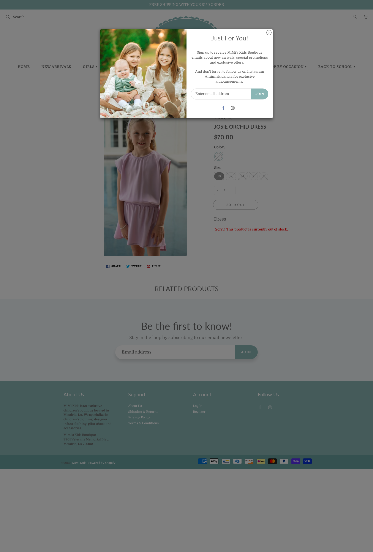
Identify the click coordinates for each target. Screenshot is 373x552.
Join (260, 94)
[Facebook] (223, 108)
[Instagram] (233, 108)
